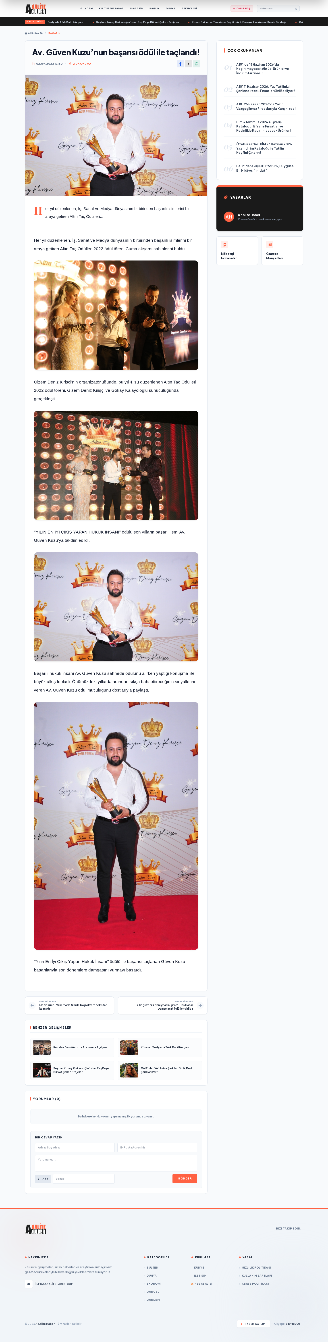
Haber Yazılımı (255, 1324)
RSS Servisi (203, 1283)
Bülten (152, 1267)
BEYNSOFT (294, 1323)
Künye (199, 1267)
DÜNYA (152, 1275)
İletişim (200, 1275)
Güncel (153, 1291)
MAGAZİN (54, 33)
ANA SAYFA (35, 33)
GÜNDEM (153, 1299)
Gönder (185, 1178)
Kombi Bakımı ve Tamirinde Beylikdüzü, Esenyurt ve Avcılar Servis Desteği (208, 22)
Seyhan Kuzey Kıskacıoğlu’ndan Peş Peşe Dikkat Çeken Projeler (106, 22)
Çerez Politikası (255, 1283)
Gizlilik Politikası (256, 1267)
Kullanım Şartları (257, 1275)
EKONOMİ (154, 1283)
